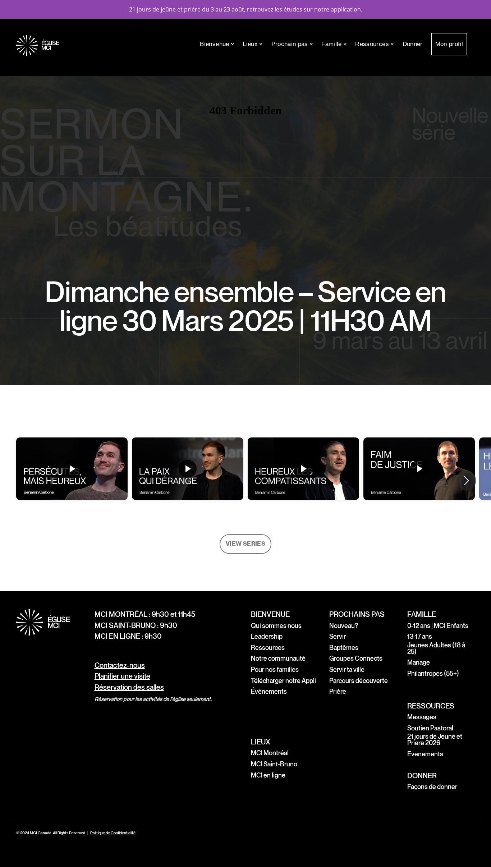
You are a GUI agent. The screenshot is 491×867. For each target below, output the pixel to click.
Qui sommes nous (276, 626)
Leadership (267, 636)
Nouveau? (343, 626)
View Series (245, 544)
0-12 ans (418, 626)
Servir (337, 636)
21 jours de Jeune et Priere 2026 (434, 740)
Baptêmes (343, 647)
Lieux (251, 44)
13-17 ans (419, 636)
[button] (466, 480)
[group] (72, 480)
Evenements (425, 754)
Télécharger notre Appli (283, 681)
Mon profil (449, 44)
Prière (337, 691)
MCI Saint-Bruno (274, 764)
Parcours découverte (358, 681)
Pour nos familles (275, 669)
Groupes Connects (355, 658)
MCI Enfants (452, 626)
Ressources (373, 44)
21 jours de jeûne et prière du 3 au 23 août (186, 9)
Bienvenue (215, 44)
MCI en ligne (268, 775)
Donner (413, 44)
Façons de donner (432, 787)
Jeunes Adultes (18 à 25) (436, 648)
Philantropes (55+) (433, 673)
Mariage (418, 662)
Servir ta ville (346, 669)
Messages (421, 717)
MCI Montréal (270, 753)
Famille (332, 44)
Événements (269, 691)
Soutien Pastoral (430, 728)
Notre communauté (278, 658)
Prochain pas (290, 44)
